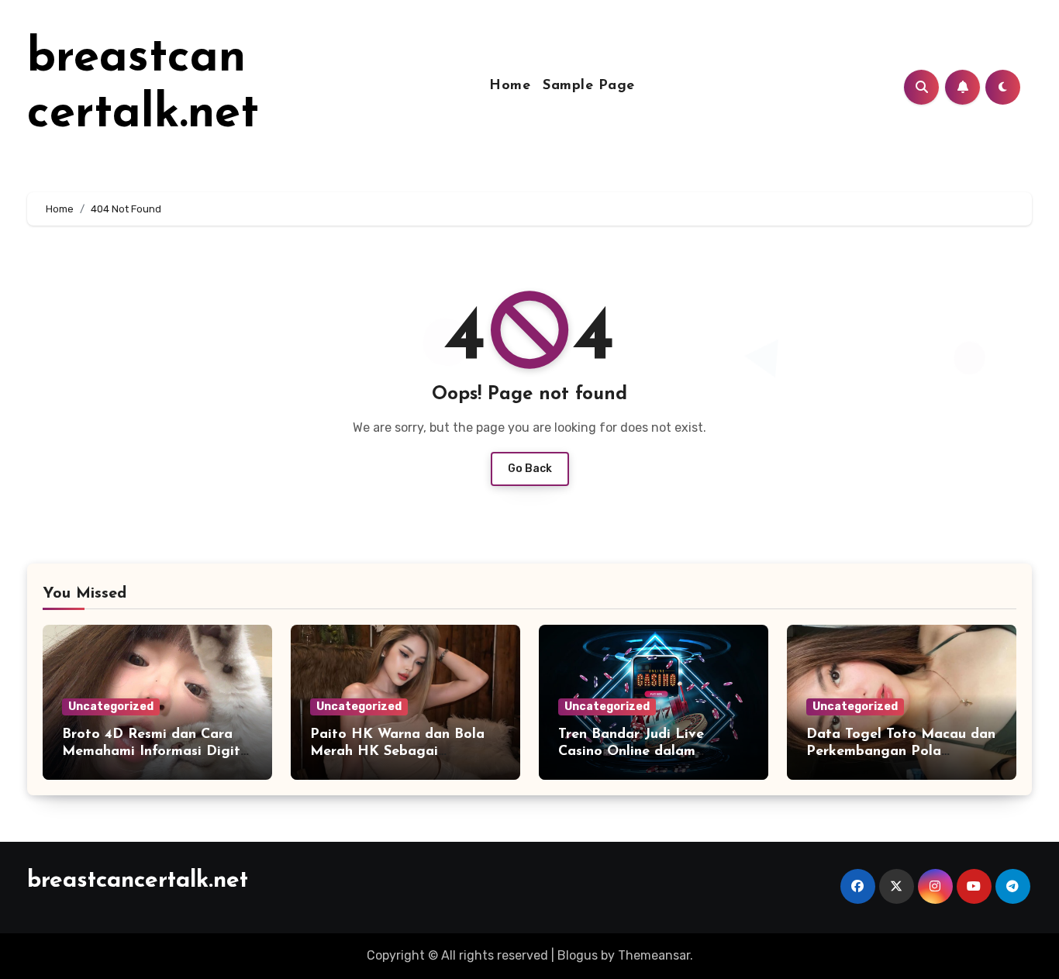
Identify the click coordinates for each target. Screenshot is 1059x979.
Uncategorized (111, 706)
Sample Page (589, 86)
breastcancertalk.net (137, 881)
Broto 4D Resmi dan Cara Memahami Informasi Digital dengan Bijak (157, 751)
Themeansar (654, 955)
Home (509, 86)
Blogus (577, 955)
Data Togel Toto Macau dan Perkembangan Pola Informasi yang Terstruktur (900, 751)
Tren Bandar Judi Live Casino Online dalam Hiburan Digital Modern (638, 751)
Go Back (530, 468)
